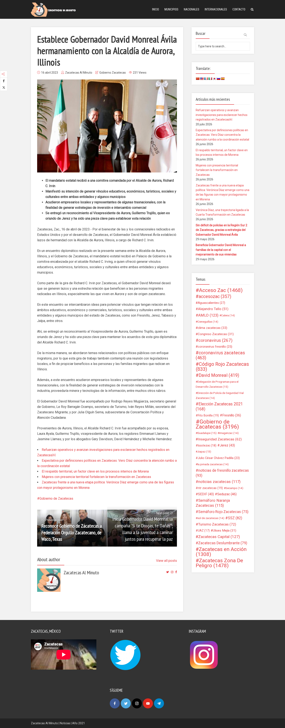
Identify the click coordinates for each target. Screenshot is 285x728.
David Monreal (219, 375)
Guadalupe (207, 433)
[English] (202, 78)
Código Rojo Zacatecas (222, 367)
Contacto (238, 9)
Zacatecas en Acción (221, 552)
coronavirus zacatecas (220, 355)
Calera (228, 315)
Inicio (155, 9)
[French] (206, 78)
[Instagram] (137, 703)
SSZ (235, 518)
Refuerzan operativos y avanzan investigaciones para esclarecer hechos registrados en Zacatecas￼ (221, 114)
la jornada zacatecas (213, 464)
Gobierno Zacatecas (112, 72)
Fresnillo (231, 415)
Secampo (234, 488)
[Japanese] (214, 78)
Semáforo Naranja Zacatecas (213, 503)
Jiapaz (204, 451)
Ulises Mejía (224, 530)
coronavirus (215, 340)
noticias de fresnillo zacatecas (222, 473)
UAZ (204, 530)
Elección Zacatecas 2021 (219, 406)
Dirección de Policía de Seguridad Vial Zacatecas (220, 395)
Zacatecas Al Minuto (78, 72)
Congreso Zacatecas (216, 334)
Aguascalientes (211, 303)
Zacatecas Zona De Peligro (219, 563)
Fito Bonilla (208, 415)
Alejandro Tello (213, 309)
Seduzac (227, 494)
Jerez (227, 445)
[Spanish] (222, 78)
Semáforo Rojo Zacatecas (223, 512)
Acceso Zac (221, 290)
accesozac (215, 296)
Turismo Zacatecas (217, 524)
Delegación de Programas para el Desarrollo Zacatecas (217, 384)
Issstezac (207, 445)
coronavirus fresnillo (215, 346)
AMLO (208, 315)
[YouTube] (148, 703)
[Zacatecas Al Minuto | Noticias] (53, 9)
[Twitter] (126, 703)
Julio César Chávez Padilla (219, 458)
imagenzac (229, 433)
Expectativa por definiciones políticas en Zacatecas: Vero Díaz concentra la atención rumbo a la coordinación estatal (222, 134)
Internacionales (216, 9)
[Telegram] (159, 703)
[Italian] (210, 78)
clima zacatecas (212, 328)
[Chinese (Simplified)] (197, 78)
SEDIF (206, 494)
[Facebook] (115, 703)
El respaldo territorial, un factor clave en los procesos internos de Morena (95, 471)
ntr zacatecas (210, 488)
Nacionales (191, 9)
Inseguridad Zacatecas (220, 439)
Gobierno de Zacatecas (56, 498)
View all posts (166, 561)
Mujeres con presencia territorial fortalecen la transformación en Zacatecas (96, 477)
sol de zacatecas (210, 518)
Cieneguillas (207, 321)
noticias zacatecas (219, 481)
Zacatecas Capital (219, 536)
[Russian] (218, 78)
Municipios (171, 9)
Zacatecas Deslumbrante (222, 543)
